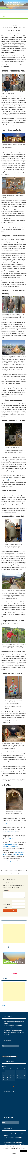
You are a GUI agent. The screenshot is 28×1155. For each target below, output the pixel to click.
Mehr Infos (14, 1153)
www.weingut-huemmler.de (9, 833)
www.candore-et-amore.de (9, 862)
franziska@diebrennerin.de (15, 822)
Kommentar (6, 890)
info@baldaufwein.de (19, 837)
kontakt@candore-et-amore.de (10, 860)
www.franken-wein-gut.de (17, 854)
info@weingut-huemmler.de (9, 831)
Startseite (3, 1005)
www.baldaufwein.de (11, 838)
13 (24, 1073)
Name (4, 901)
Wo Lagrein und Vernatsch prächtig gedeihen (13, 1025)
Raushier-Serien (14, 25)
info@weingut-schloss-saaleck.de (11, 844)
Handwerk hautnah (19, 24)
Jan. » (14, 1086)
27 (24, 1077)
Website (5, 907)
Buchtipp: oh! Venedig (8, 1027)
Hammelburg (6, 479)
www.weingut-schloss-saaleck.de (10, 846)
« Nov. (14, 1083)
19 (20, 1075)
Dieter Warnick (15, 33)
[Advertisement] (14, 933)
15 (7, 1075)
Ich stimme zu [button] (23, 1151)
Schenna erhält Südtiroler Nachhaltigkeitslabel (13, 1030)
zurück (4, 16)
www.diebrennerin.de (8, 824)
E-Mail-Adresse (7, 904)
